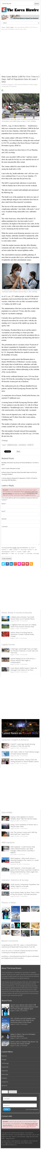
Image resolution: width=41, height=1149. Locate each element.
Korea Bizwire (24, 84)
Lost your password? (32, 1109)
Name (4, 504)
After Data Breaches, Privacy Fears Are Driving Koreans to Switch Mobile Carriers (24, 761)
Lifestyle (4, 1060)
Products (4, 1078)
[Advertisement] (20, 52)
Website (4, 519)
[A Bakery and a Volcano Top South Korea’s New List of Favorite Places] (5, 618)
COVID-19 (30, 445)
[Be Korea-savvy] (21, 9)
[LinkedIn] (11, 564)
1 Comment (25, 874)
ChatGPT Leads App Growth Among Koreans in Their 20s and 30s (22, 745)
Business (4, 1056)
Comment (4, 526)
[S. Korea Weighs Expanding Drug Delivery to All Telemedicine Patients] (6, 932)
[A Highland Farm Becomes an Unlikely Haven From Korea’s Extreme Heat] (5, 626)
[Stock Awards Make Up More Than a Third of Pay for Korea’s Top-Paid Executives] (5, 894)
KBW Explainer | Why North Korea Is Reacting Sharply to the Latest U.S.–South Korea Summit (24, 860)
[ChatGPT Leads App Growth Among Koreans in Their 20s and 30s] (5, 745)
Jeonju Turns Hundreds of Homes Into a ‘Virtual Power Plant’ (24, 826)
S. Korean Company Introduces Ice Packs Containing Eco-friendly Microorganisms (20, 951)
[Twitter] (3, 564)
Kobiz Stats (5, 1074)
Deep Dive (5, 1071)
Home (3, 27)
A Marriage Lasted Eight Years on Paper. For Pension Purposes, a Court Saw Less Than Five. (24, 651)
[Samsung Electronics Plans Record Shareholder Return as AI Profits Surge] (15, 925)
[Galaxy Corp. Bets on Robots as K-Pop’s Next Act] (25, 925)
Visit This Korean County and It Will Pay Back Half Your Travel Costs (23, 833)
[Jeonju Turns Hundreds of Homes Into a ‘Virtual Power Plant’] (5, 826)
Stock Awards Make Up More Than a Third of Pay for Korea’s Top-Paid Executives (24, 893)
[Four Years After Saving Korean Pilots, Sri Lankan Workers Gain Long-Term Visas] (6, 925)
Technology (5, 1063)
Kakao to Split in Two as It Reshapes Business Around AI (22, 1035)
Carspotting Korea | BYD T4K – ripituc (13, 945)
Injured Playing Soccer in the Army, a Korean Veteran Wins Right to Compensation (22, 660)
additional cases (12, 445)
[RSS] (31, 564)
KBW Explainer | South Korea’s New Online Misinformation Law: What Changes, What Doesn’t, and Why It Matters (22, 850)
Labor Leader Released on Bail (11, 468)
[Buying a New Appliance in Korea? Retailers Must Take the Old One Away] (5, 818)
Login (5, 1092)
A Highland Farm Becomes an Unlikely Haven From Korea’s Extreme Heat (23, 626)
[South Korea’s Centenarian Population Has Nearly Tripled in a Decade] (5, 887)
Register (13, 1092)
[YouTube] (23, 564)
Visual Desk (5, 1067)
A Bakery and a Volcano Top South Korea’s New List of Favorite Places (22, 618)
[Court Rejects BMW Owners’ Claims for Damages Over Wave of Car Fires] (5, 669)
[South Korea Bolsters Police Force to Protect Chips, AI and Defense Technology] (35, 933)
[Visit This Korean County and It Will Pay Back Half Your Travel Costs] (5, 834)
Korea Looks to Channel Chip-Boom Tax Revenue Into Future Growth (24, 1043)
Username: (6, 1096)
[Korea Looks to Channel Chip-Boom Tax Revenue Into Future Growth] (35, 909)
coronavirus (22, 445)
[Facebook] (7, 564)
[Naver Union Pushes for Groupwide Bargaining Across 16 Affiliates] (25, 933)
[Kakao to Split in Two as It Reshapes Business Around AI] (25, 909)
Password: (6, 1102)
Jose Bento (5, 956)
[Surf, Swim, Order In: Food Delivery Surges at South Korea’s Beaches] (5, 753)
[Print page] (21, 90)
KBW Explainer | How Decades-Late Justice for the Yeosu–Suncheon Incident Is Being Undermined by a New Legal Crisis (24, 870)
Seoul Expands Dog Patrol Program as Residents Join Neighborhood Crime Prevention (20, 957)
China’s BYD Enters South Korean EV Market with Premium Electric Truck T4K (19, 946)
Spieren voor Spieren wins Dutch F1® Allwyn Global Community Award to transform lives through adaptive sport (24, 1007)
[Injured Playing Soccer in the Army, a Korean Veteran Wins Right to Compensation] (5, 660)
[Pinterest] (27, 564)
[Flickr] (19, 564)
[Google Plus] (15, 564)
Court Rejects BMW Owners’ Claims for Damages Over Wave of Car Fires (23, 669)
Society (4, 86)
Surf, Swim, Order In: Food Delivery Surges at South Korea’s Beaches (24, 753)
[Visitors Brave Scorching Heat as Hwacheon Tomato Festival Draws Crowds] (5, 634)
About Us (4, 1085)
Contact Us (5, 1082)
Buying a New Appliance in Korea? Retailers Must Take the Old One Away (23, 818)
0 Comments (23, 621)
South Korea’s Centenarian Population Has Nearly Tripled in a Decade (24, 885)
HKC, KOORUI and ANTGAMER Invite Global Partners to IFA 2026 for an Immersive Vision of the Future (23, 1020)
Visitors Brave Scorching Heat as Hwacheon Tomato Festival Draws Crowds (22, 634)
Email (4, 511)
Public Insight (10, 27)
